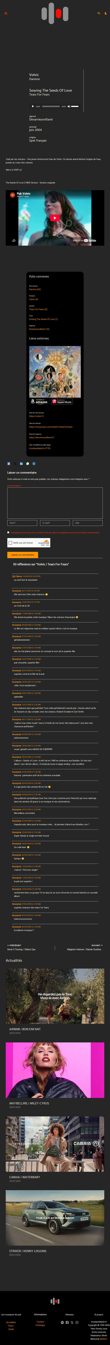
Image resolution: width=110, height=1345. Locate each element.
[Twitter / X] (15, 463)
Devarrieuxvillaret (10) (39, 329)
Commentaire (14, 486)
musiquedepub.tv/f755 (39, 448)
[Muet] (68, 106)
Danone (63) (35, 289)
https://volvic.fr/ (36, 416)
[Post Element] (55, 1003)
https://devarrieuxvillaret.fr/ (41, 437)
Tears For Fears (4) (38, 309)
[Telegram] (34, 463)
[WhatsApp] (27, 463)
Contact (40, 1321)
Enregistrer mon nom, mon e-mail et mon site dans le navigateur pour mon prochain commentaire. (55, 532)
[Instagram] (76, 1322)
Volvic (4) (33, 299)
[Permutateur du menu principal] (6, 13)
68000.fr (103, 1339)
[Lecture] (33, 106)
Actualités (11, 1322)
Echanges (40, 1325)
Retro (11, 1325)
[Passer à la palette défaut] (106, 13)
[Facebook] (8, 463)
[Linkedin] (21, 463)
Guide (11, 1329)
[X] (72, 1322)
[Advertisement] (55, 48)
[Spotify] (62, 1322)
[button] (99, 13)
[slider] (75, 106)
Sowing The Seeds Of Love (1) (43, 319)
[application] (55, 106)
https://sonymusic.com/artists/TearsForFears (50, 427)
